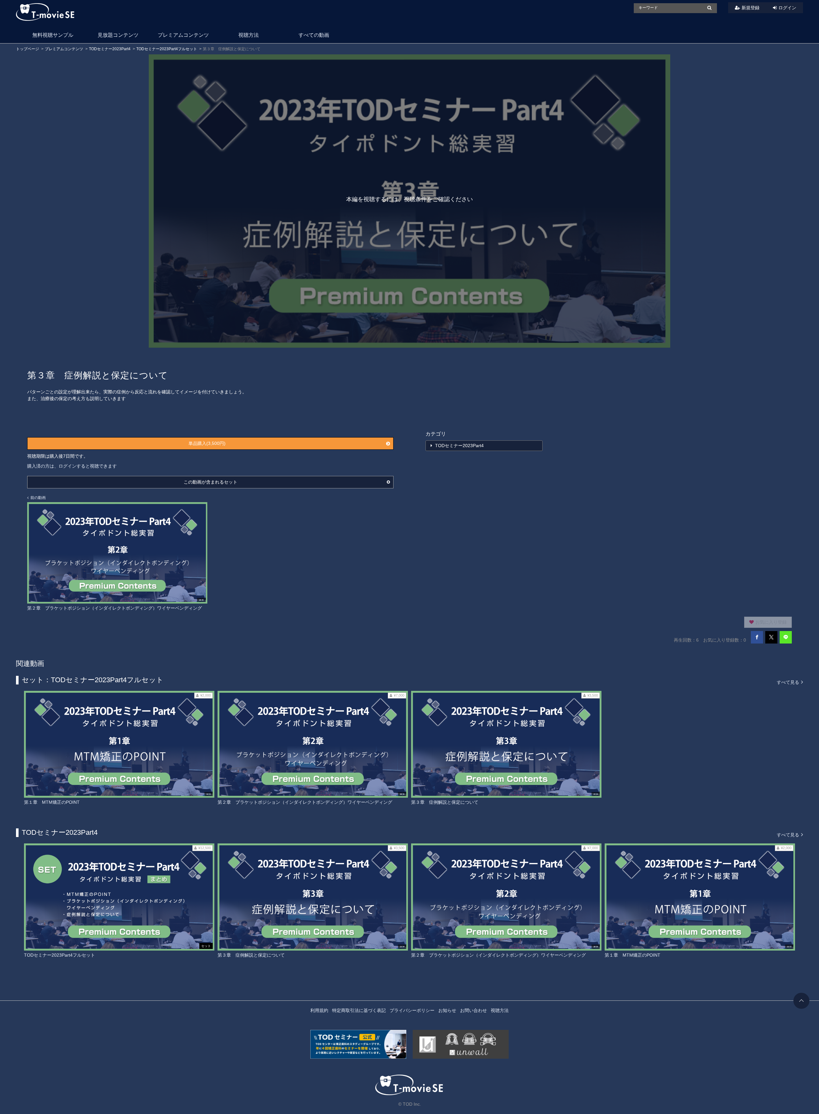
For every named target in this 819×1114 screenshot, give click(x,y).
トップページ (27, 49)
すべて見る (788, 682)
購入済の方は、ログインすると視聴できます (72, 466)
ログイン (787, 7)
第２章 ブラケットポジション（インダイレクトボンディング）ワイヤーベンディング (305, 802)
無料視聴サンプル (52, 35)
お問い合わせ (473, 1010)
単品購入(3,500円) (207, 443)
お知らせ (447, 1010)
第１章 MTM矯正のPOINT (52, 802)
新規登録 (750, 7)
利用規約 (319, 1010)
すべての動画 (313, 35)
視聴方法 (248, 35)
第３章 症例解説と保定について (444, 802)
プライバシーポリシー (412, 1010)
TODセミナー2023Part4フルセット (166, 49)
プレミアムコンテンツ (183, 35)
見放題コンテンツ (118, 35)
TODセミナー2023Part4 (110, 49)
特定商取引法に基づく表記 (359, 1010)
